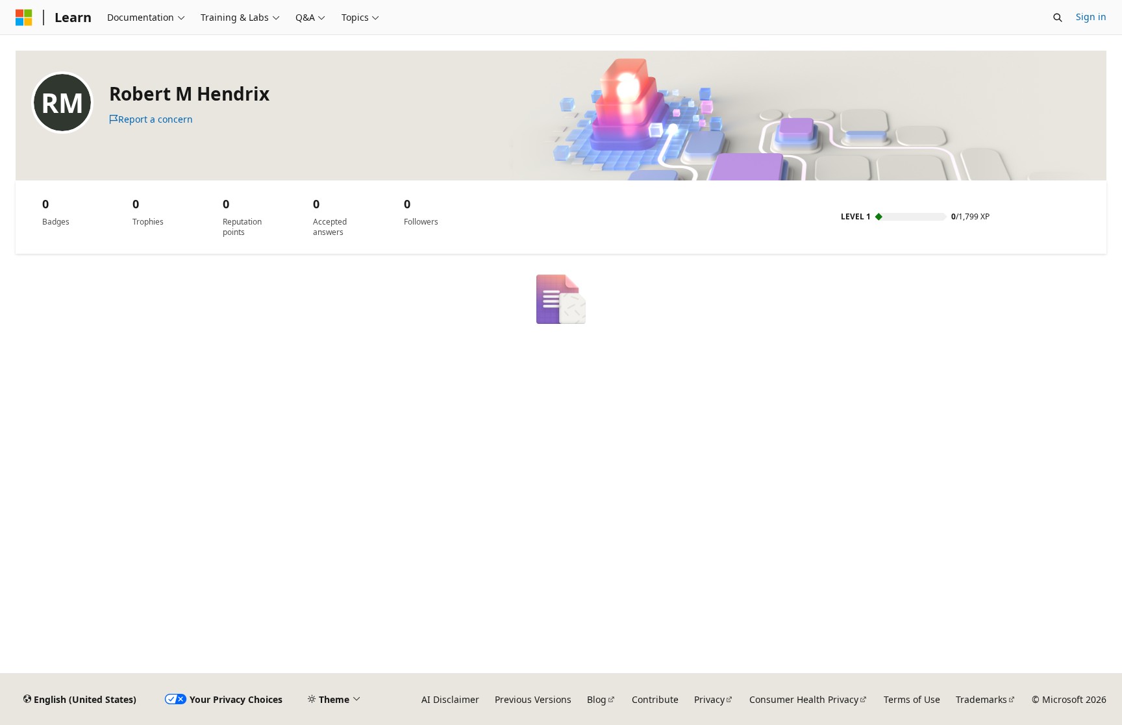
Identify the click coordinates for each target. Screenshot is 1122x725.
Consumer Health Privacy (803, 699)
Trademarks (981, 699)
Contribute (655, 699)
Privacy (709, 699)
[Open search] (1058, 17)
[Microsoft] (24, 17)
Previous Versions (533, 699)
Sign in (1091, 16)
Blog (596, 699)
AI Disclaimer (450, 699)
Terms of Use (912, 699)
